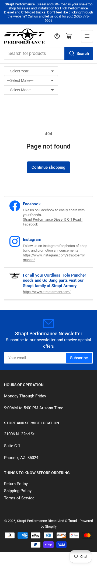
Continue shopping (48, 167)
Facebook (46, 210)
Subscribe (79, 357)
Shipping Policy (18, 490)
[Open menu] (87, 36)
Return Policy (16, 483)
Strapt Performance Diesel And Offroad (47, 521)
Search (83, 53)
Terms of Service (19, 498)
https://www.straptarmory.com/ (47, 292)
